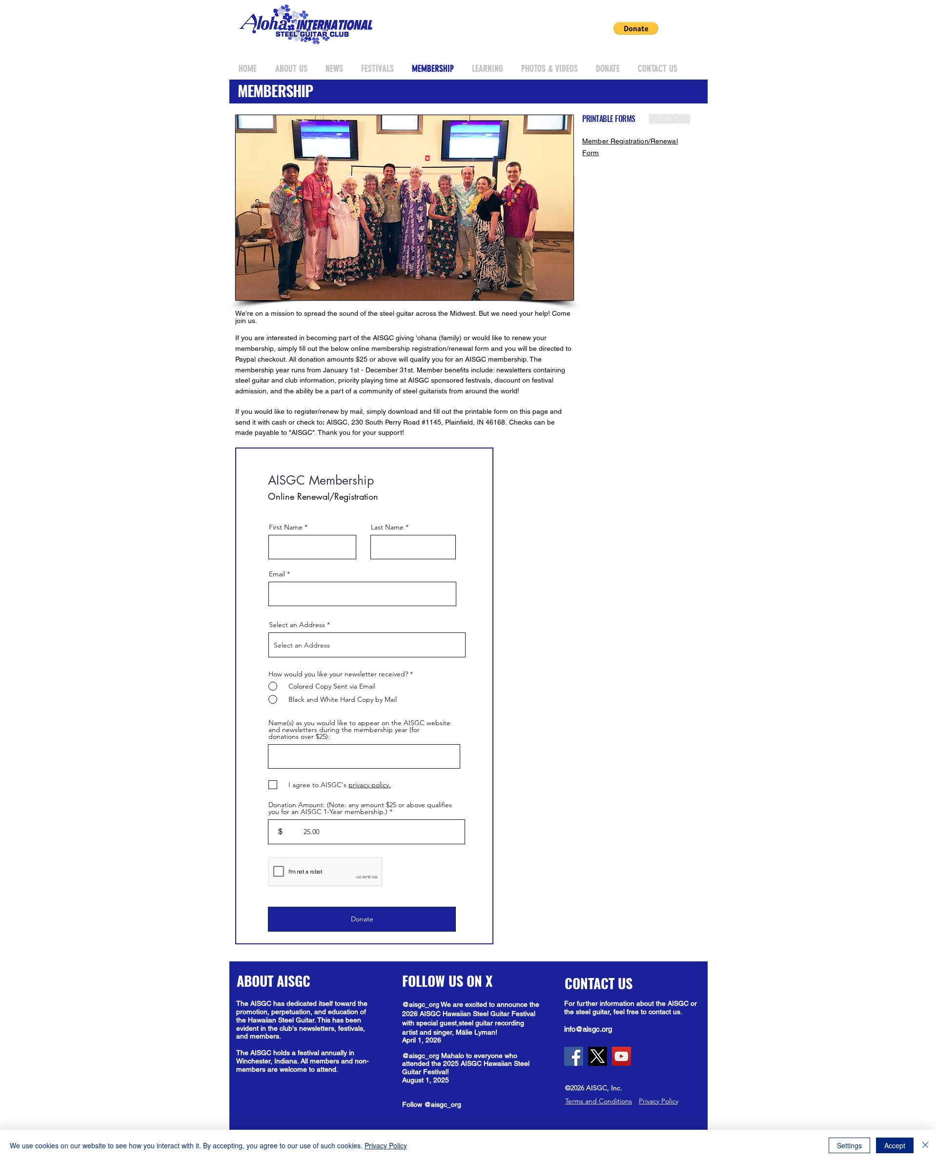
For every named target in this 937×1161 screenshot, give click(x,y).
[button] (635, 28)
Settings (849, 1145)
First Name (286, 527)
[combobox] (367, 644)
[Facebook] (573, 1056)
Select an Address (297, 624)
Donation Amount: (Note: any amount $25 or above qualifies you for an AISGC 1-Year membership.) (360, 808)
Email (277, 573)
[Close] (925, 1145)
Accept (894, 1145)
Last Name (387, 527)
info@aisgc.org (588, 1029)
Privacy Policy (386, 1145)
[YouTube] (621, 1056)
